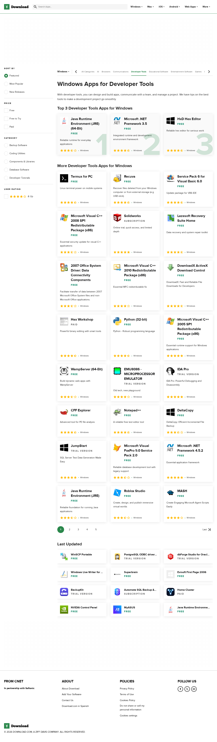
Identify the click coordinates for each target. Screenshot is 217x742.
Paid (11, 126)
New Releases (17, 92)
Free (11, 110)
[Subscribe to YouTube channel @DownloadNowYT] (194, 689)
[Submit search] (35, 7)
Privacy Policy (127, 688)
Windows (136, 7)
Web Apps (190, 7)
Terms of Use (127, 694)
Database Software (19, 169)
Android (173, 7)
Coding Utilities (17, 153)
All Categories (88, 71)
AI (98, 71)
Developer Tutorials (19, 177)
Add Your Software (71, 694)
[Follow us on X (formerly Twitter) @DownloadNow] (187, 689)
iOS (161, 7)
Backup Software (18, 145)
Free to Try (15, 118)
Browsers (106, 71)
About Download (70, 688)
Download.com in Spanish (75, 706)
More (205, 6)
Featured (14, 75)
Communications (121, 71)
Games (198, 71)
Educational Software (158, 71)
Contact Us (67, 700)
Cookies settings (128, 715)
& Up (30, 196)
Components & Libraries (22, 161)
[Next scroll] (209, 72)
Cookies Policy (127, 700)
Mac (149, 7)
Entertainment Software (181, 71)
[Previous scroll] (76, 72)
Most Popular (16, 83)
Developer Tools (138, 71)
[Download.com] (16, 7)
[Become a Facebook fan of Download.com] (180, 689)
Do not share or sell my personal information (132, 707)
